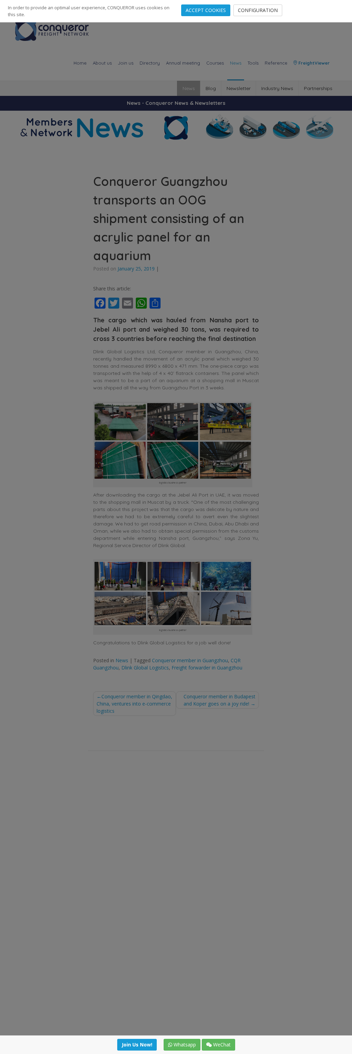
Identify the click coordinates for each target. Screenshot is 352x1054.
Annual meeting (183, 63)
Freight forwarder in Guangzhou (207, 667)
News (235, 63)
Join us (125, 63)
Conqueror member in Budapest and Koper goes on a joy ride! (219, 700)
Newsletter (239, 88)
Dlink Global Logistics (145, 667)
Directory (150, 63)
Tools (253, 63)
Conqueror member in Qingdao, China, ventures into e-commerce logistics (134, 703)
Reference (276, 63)
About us (102, 63)
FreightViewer (313, 63)
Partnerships (318, 88)
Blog (211, 88)
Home (80, 63)
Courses (215, 63)
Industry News (277, 88)
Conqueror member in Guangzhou (190, 660)
